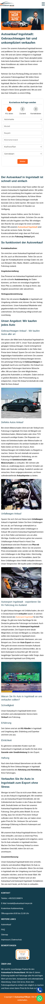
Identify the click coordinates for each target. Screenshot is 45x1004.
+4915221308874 (15, 898)
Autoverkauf (6, 925)
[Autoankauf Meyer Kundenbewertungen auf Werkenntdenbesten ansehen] (22, 954)
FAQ (3, 930)
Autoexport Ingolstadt (24, 617)
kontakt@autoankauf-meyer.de (19, 903)
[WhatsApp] (39, 998)
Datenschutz (17, 940)
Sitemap (4, 935)
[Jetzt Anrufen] (39, 990)
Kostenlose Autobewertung (12, 908)
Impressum (5, 940)
